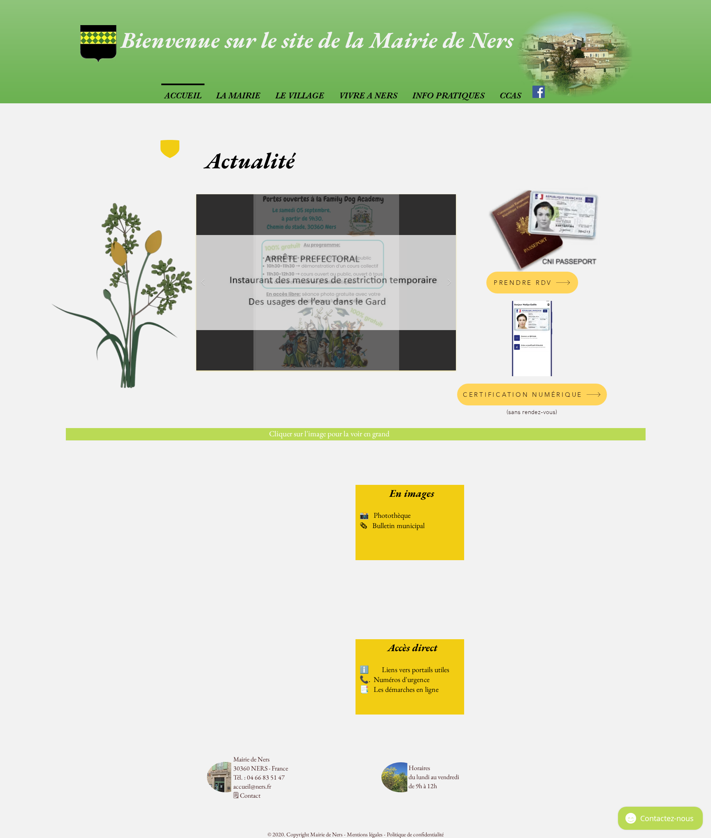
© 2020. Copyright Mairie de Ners (305, 834)
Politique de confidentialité (415, 834)
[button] (326, 282)
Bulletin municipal (398, 525)
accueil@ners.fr (252, 786)
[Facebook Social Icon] (538, 92)
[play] (434, 201)
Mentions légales (365, 834)
